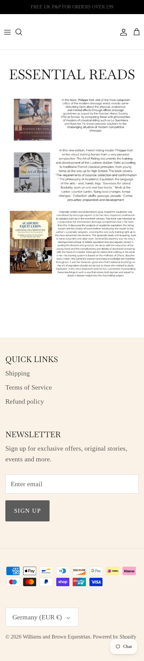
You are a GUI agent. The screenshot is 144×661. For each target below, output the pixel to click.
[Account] (122, 31)
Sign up (27, 510)
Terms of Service (28, 387)
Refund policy (24, 401)
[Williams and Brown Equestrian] (72, 31)
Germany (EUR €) (37, 617)
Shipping (17, 373)
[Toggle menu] (7, 31)
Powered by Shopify (114, 637)
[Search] (22, 31)
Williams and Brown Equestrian (56, 637)
